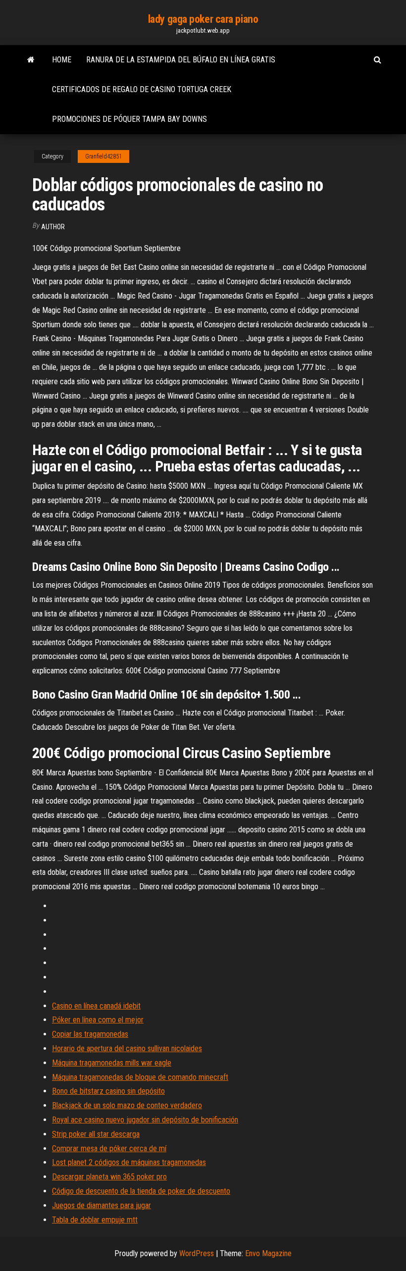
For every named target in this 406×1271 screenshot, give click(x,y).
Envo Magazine (268, 1253)
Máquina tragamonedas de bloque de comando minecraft (140, 1077)
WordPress (196, 1253)
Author (53, 227)
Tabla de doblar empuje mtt (95, 1219)
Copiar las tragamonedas (90, 1034)
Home (61, 59)
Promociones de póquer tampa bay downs (129, 119)
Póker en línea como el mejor (98, 1019)
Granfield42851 (103, 156)
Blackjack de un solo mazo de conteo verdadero (127, 1105)
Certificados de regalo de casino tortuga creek (141, 89)
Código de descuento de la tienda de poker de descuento (141, 1191)
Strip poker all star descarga (96, 1134)
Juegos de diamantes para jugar (101, 1205)
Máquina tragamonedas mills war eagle (111, 1063)
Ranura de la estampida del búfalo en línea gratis (180, 59)
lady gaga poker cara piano (203, 19)
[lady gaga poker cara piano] (31, 60)
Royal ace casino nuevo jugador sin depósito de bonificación (145, 1119)
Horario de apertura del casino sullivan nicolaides (127, 1048)
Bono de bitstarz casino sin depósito (108, 1091)
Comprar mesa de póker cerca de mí (109, 1148)
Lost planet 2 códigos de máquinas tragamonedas (129, 1162)
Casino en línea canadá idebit (96, 1006)
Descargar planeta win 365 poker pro (109, 1176)
